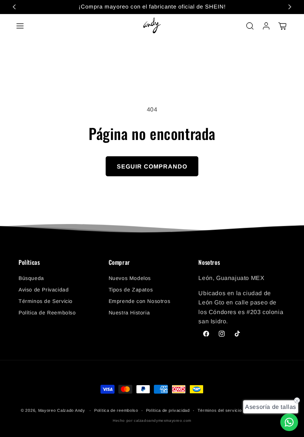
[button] (20, 26)
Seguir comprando (152, 166)
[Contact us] (289, 422)
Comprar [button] (119, 262)
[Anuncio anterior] (14, 6)
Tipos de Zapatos (131, 290)
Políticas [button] (29, 262)
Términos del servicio (220, 410)
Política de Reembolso (47, 313)
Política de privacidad (168, 410)
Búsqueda (31, 278)
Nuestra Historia (129, 313)
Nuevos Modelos (130, 278)
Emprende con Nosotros (140, 301)
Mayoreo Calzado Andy (61, 410)
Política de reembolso (116, 410)
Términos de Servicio (46, 301)
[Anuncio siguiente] (289, 6)
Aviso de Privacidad (44, 290)
